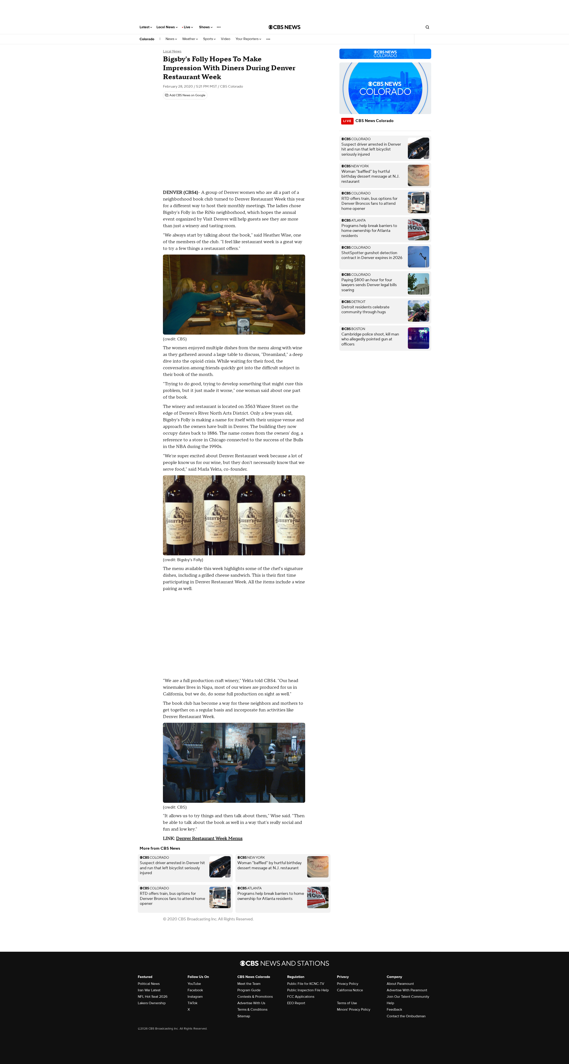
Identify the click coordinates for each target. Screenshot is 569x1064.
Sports (208, 39)
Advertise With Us (251, 1003)
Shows (205, 27)
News (170, 39)
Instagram (195, 996)
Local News (166, 27)
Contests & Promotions (255, 996)
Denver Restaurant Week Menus (209, 838)
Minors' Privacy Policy (353, 1009)
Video (225, 39)
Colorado (147, 39)
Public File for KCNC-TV (305, 984)
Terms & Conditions (252, 1009)
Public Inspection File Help (308, 990)
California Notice (350, 990)
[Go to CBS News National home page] (284, 27)
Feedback (394, 1009)
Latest (145, 27)
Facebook (195, 990)
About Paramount (400, 984)
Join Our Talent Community (408, 996)
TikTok (192, 1003)
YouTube (194, 984)
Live (187, 27)
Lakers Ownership (152, 1003)
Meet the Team (248, 984)
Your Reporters (247, 39)
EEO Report (296, 1003)
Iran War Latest (149, 990)
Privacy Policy (347, 984)
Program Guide (248, 990)
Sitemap (243, 1016)
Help (390, 1003)
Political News (149, 984)
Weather (189, 39)
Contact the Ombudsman (406, 1016)
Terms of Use (347, 1003)
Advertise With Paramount (407, 990)
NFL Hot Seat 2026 (152, 996)
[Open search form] (427, 27)
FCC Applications (300, 996)
